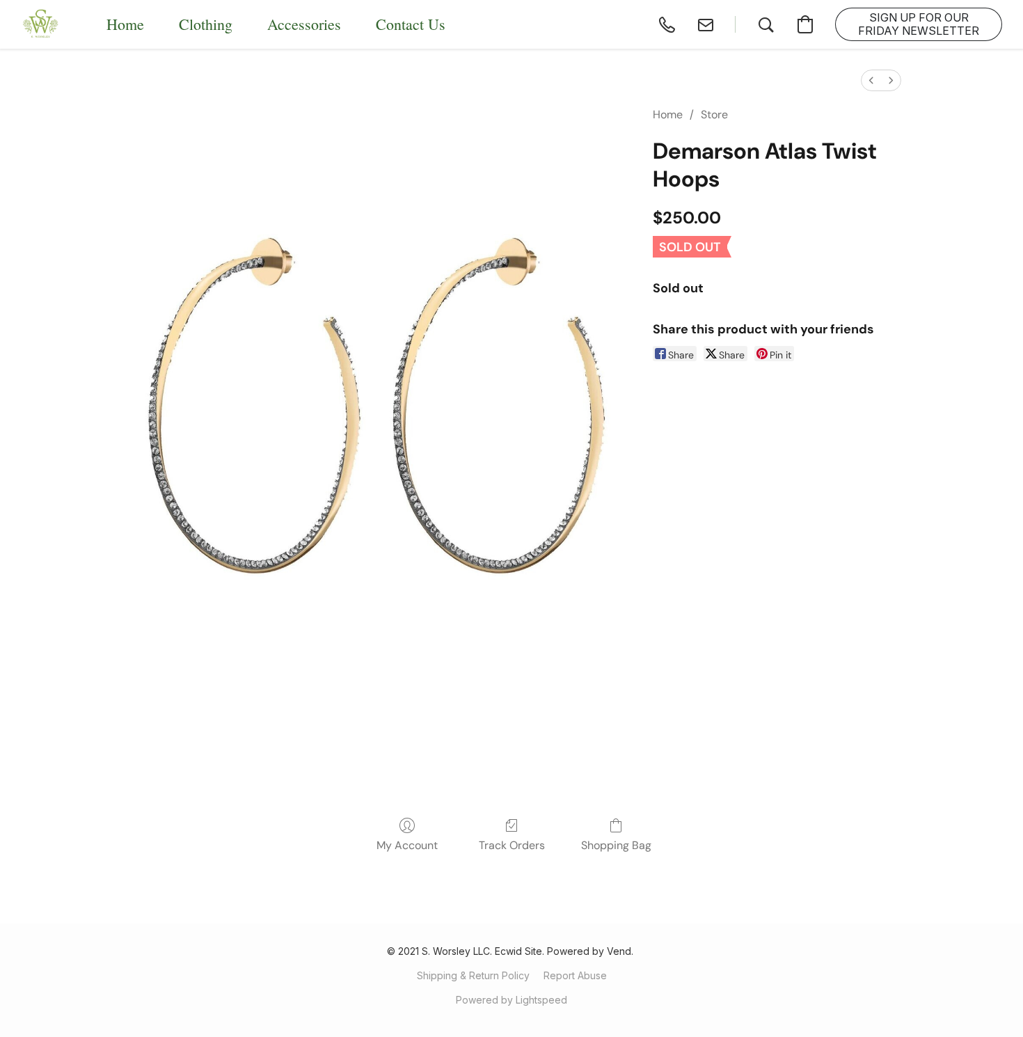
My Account (407, 845)
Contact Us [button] (410, 24)
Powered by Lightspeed (511, 1000)
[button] (41, 24)
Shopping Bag (616, 845)
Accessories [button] (304, 24)
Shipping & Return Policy (473, 975)
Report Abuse (575, 975)
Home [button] (125, 24)
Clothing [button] (205, 24)
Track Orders (512, 845)
